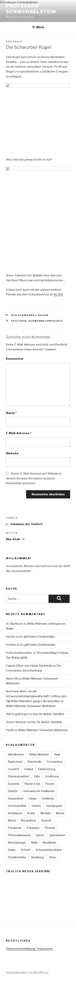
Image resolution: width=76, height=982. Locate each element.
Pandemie (15, 828)
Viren (52, 857)
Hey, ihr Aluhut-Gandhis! (48, 714)
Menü (40, 27)
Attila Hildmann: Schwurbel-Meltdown (31, 706)
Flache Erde (32, 784)
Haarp (32, 798)
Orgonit (46, 820)
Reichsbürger (17, 842)
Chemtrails (34, 761)
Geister (13, 791)
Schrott (26, 850)
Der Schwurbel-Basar (30, 315)
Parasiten (33, 828)
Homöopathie (17, 806)
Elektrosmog (47, 769)
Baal (57, 754)
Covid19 (13, 769)
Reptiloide (49, 842)
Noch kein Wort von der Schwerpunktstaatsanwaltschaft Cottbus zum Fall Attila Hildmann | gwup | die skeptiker (36, 696)
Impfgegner (54, 806)
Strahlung (37, 857)
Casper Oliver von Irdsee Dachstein (29, 665)
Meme (60, 813)
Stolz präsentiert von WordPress (27, 972)
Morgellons (28, 820)
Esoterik (19, 320)
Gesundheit (15, 798)
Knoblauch (15, 813)
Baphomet (15, 761)
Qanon (40, 835)
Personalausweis (19, 835)
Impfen (36, 806)
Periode (50, 828)
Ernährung (52, 776)
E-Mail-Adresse (18, 433)
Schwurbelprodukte (46, 320)
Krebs (31, 813)
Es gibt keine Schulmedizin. (37, 636)
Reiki (34, 842)
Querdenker (57, 835)
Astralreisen (16, 754)
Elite (37, 776)
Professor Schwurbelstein (31, 9)
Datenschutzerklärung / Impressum (29, 948)
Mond (12, 820)
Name (11, 413)
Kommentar (15, 358)
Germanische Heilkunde (39, 791)
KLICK (58, 294)
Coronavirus (54, 761)
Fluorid (49, 784)
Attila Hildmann (39, 754)
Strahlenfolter (17, 857)
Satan (12, 850)
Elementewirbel (18, 776)
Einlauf (28, 769)
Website (12, 453)
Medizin (45, 813)
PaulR (17, 41)
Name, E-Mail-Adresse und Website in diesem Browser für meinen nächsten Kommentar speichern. (34, 478)
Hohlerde (48, 798)
